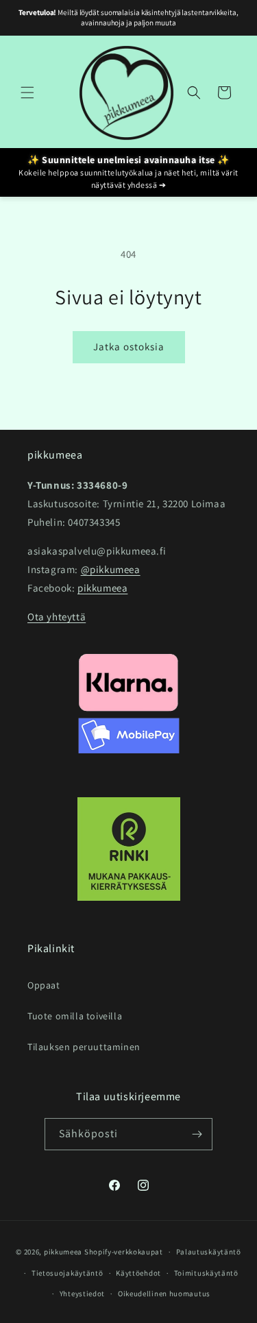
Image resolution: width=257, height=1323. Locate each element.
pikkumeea (102, 587)
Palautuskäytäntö (208, 1252)
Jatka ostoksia (128, 346)
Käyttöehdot (138, 1273)
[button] (27, 92)
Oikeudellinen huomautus (164, 1293)
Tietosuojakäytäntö (67, 1273)
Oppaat (43, 985)
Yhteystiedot (82, 1293)
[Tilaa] (197, 1134)
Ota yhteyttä (56, 616)
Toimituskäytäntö (206, 1273)
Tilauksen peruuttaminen (83, 1047)
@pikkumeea (110, 569)
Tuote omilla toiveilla (74, 1016)
